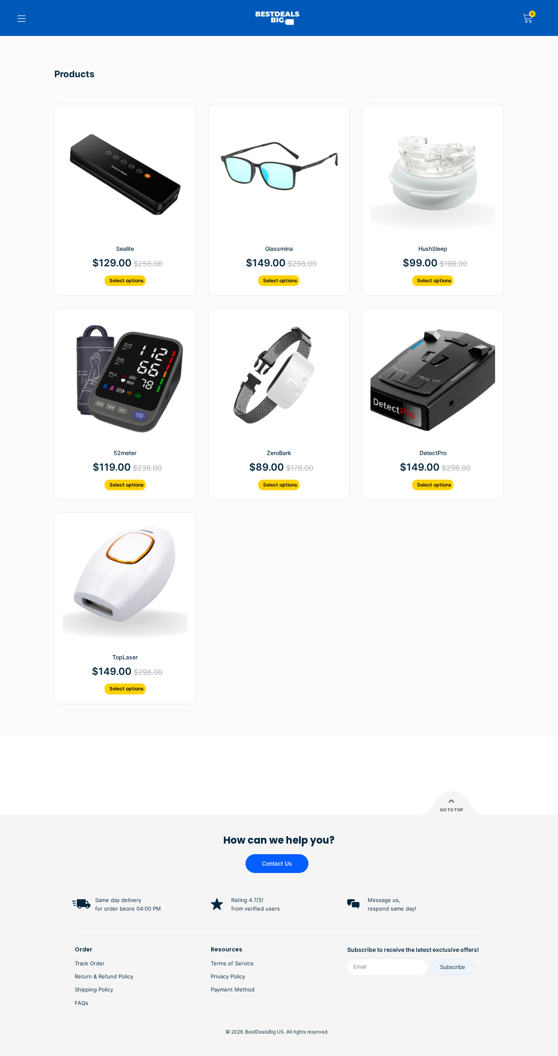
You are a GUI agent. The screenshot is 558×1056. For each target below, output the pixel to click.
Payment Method (232, 989)
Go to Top (451, 809)
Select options (126, 280)
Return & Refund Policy (104, 976)
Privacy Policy (228, 976)
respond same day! (392, 908)
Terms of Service (232, 963)
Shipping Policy (94, 989)
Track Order (90, 963)
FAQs (81, 1003)
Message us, (384, 900)
